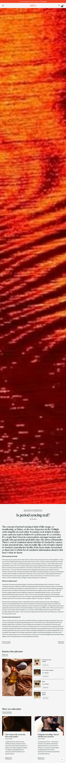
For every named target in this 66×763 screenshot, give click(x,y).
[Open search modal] (59, 5)
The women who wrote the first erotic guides (15, 735)
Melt (43, 681)
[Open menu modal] (3, 5)
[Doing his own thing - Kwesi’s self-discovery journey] (49, 726)
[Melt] (37, 685)
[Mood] (37, 695)
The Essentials (37, 510)
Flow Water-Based (47, 670)
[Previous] (14, 1)
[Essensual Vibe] (37, 662)
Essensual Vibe (46, 660)
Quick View (45, 665)
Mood (44, 693)
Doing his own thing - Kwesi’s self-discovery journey (48, 735)
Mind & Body (27, 510)
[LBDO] (33, 5)
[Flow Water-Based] (37, 673)
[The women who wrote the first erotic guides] (16, 726)
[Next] (51, 1)
